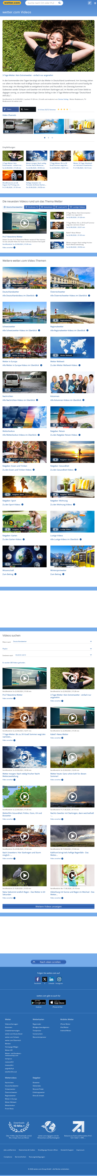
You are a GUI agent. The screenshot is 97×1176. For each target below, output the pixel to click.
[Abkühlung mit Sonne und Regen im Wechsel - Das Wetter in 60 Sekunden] (72, 875)
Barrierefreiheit (20, 1157)
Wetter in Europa (11, 1099)
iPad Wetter (64, 1027)
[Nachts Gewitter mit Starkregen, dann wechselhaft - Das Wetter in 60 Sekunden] (72, 796)
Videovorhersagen (11, 1024)
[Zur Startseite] (13, 3)
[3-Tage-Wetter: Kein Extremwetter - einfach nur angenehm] (57, 215)
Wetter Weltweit (10, 1102)
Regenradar (37, 1024)
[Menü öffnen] (94, 3)
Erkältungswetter (39, 1092)
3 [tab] (52, 137)
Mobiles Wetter (67, 1019)
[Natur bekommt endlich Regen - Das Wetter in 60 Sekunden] (25, 875)
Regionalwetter (10, 1096)
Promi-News (9, 1109)
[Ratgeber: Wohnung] (80, 126)
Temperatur (37, 1031)
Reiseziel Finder (38, 1089)
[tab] (13, 207)
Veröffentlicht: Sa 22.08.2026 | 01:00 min (17, 244)
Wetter (8, 1019)
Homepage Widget (11, 1047)
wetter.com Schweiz (12, 1037)
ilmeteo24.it (9, 1065)
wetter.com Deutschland (13, 1034)
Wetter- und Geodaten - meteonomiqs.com (13, 1054)
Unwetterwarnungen (12, 1031)
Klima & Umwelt (38, 1096)
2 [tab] (48, 137)
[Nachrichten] (18, 126)
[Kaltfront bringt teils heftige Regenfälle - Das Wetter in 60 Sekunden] (72, 836)
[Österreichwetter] (72, 278)
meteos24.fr (9, 1062)
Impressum (80, 1150)
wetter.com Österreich (13, 1040)
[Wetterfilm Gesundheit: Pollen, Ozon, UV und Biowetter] (25, 796)
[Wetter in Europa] (25, 347)
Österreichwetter (11, 1092)
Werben (8, 1044)
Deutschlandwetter (11, 1086)
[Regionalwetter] (72, 313)
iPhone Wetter (65, 1024)
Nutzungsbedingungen (37, 1157)
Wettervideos (11, 1077)
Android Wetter (65, 1031)
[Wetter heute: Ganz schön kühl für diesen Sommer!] (72, 757)
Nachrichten (9, 1082)
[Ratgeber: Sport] (25, 487)
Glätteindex (37, 1086)
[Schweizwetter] (25, 313)
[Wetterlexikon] (25, 417)
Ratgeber (36, 1077)
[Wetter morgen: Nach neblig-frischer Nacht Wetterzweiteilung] (57, 245)
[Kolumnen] (72, 382)
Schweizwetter (10, 1089)
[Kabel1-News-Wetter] (57, 235)
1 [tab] (44, 137)
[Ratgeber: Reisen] (72, 417)
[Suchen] (59, 2)
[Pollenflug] (90, 3)
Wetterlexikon (10, 1105)
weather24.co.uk (11, 1072)
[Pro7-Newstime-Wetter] (25, 223)
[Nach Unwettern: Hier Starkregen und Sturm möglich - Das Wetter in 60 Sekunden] (25, 836)
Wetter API (9, 1050)
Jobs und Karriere (10, 1150)
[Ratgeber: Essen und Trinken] (25, 452)
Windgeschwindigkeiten (41, 1027)
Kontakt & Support (67, 1150)
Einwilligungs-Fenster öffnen (48, 1150)
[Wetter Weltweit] (72, 347)
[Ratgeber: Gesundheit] (72, 452)
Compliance (8, 1157)
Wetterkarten (38, 1019)
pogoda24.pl (9, 1068)
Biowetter (36, 1082)
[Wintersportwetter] (72, 556)
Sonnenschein (38, 1034)
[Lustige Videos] (49, 126)
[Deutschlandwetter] (25, 278)
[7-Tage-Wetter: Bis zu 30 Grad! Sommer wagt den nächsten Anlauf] (57, 225)
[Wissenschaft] (25, 556)
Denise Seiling (63, 99)
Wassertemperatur (39, 1037)
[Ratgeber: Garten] (25, 522)
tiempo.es (8, 1059)
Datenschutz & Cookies (27, 1150)
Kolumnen (8, 1027)
